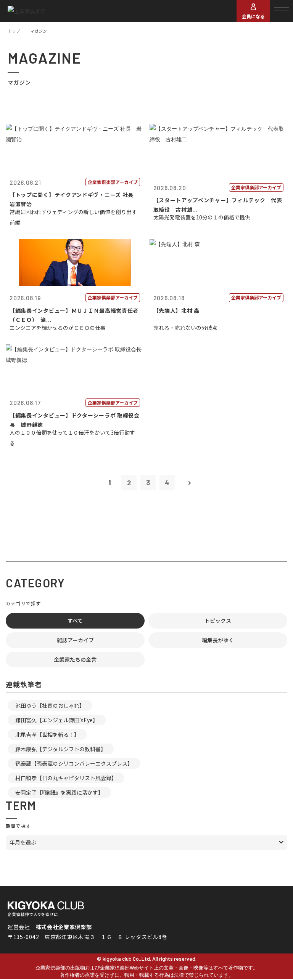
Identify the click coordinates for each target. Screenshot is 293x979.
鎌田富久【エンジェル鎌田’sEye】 (56, 720)
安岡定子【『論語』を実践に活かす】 (59, 792)
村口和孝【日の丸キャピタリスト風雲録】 (66, 778)
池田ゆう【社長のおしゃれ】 (50, 705)
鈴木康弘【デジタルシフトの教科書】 (60, 749)
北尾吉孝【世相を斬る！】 (47, 734)
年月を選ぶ (23, 842)
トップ (14, 31)
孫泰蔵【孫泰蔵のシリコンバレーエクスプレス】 (74, 763)
